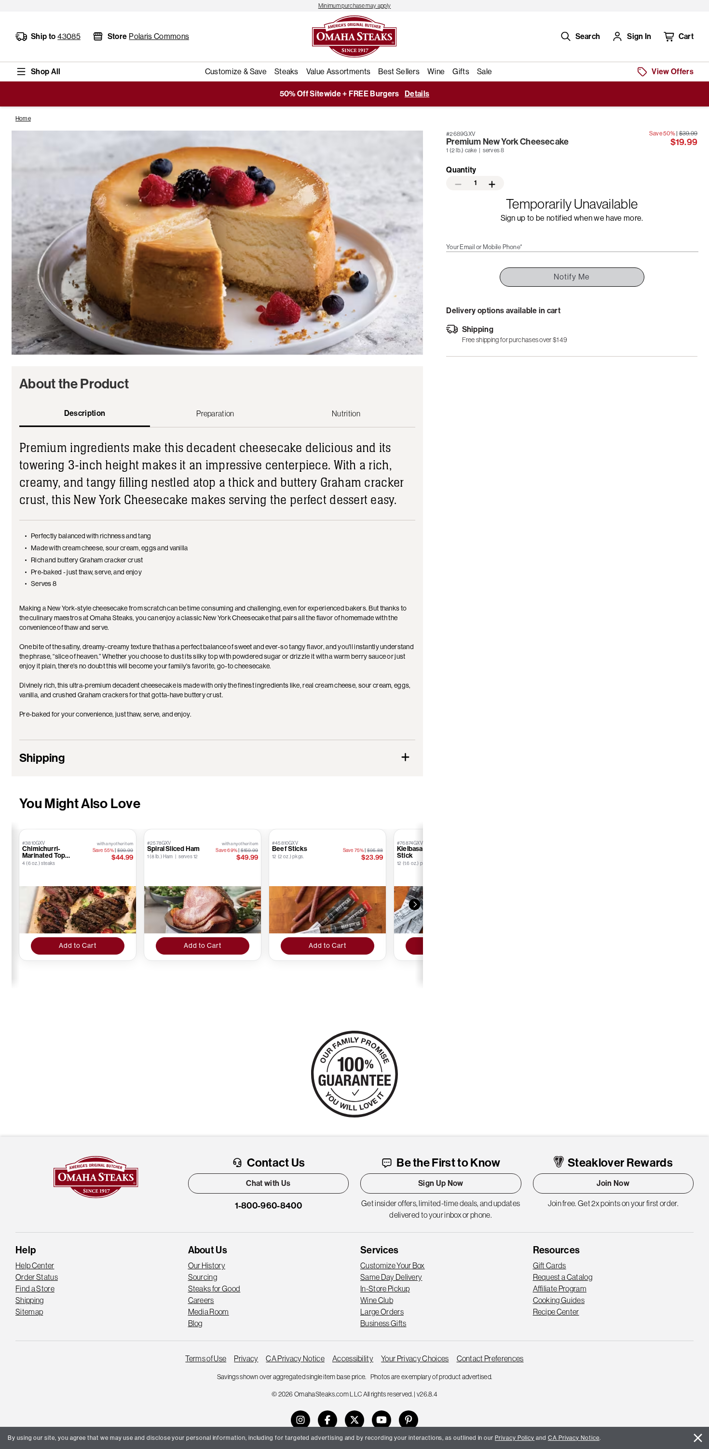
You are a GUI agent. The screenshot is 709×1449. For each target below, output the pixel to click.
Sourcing (203, 1277)
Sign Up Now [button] (441, 1183)
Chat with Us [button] (268, 1183)
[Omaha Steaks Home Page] (354, 35)
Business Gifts (383, 1323)
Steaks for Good (214, 1288)
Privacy (246, 1358)
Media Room (208, 1311)
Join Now (613, 1183)
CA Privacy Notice (295, 1358)
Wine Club (376, 1300)
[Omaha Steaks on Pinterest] (408, 1420)
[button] (580, 36)
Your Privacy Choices (415, 1358)
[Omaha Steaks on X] (354, 1420)
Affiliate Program (559, 1288)
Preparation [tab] (215, 413)
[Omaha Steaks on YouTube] (381, 1420)
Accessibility (352, 1358)
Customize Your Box (392, 1265)
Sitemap (29, 1311)
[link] (354, 6)
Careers (201, 1300)
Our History (207, 1265)
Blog (195, 1323)
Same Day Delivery (391, 1277)
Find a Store (35, 1288)
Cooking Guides (559, 1300)
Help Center (35, 1265)
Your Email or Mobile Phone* (484, 247)
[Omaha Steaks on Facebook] (327, 1420)
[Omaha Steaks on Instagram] (300, 1420)
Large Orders (382, 1311)
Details (417, 93)
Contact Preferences (490, 1358)
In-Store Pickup (385, 1288)
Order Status (36, 1277)
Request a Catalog (562, 1277)
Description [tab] (85, 413)
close (698, 1438)
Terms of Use (205, 1358)
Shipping (29, 1300)
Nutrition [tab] (346, 413)
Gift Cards (549, 1265)
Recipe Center (556, 1311)
